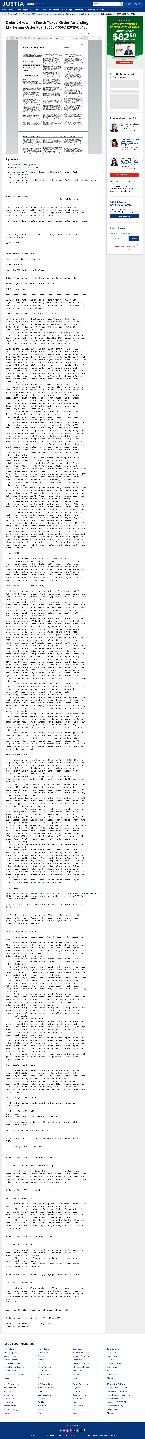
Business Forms (79, 1395)
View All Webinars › (125, 175)
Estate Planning (44, 1367)
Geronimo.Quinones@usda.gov (28, 330)
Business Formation (80, 1352)
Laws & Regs (66, 10)
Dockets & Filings (10, 1409)
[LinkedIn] (61, 1430)
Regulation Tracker (15, 14)
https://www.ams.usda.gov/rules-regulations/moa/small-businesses (57, 893)
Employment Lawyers (12, 1363)
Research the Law (38, 10)
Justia (4, 14)
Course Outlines (114, 1363)
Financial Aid (112, 1359)
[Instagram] (71, 1430)
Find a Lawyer (8, 10)
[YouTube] (64, 1430)
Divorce (41, 1359)
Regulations (8, 1395)
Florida (41, 1402)
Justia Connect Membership (119, 1387)
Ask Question (124, 216)
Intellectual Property (81, 1363)
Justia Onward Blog (115, 1406)
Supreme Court (9, 1398)
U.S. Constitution (10, 1387)
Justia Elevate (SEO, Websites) (119, 1398)
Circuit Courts (9, 1402)
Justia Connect (36, 1435)
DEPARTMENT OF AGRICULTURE (24, 167)
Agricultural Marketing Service (54, 14)
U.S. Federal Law (11, 1384)
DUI (39, 1363)
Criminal (41, 1356)
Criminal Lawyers (10, 1359)
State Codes (43, 1391)
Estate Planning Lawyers (13, 1367)
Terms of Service (77, 1435)
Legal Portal (49, 1435)
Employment (77, 1359)
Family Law (42, 1370)
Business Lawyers (11, 1356)
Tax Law (76, 1374)
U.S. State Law (45, 1384)
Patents (75, 1402)
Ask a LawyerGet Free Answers (121, 203)
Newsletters (79, 10)
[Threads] (74, 1430)
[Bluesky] (77, 1430)
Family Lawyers (9, 1370)
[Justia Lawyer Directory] (84, 1430)
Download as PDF (94, 33)
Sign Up (138, 4)
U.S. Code (7, 1391)
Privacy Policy (91, 1435)
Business (76, 1349)
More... (6, 1378)
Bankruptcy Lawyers (12, 1352)
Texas (40, 1409)
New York (42, 1406)
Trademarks (77, 1406)
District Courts (9, 1406)
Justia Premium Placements (118, 1395)
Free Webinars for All (123, 118)
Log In (128, 4)
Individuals (43, 1349)
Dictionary (111, 1352)
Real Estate (77, 1370)
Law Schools (53, 10)
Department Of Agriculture (32, 14)
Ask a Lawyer (22, 10)
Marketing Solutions (95, 10)
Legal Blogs (77, 1391)
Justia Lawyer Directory (117, 1391)
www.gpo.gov (92, 180)
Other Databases (80, 1384)
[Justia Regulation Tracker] (13, 4)
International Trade (80, 1367)
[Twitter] (80, 1430)
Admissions (112, 1356)
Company (59, 1435)
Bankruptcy (43, 1352)
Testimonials (112, 1409)
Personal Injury (44, 1374)
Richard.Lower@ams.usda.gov (55, 343)
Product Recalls (78, 1398)
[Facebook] (67, 1430)
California (42, 1398)
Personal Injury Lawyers (13, 1374)
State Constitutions (46, 1387)
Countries (76, 1409)
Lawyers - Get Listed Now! (124, 246)
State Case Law (44, 1395)
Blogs (109, 1370)
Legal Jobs (76, 1387)
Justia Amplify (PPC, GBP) (117, 1402)
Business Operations (81, 1356)
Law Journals (112, 1367)
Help (67, 1435)
